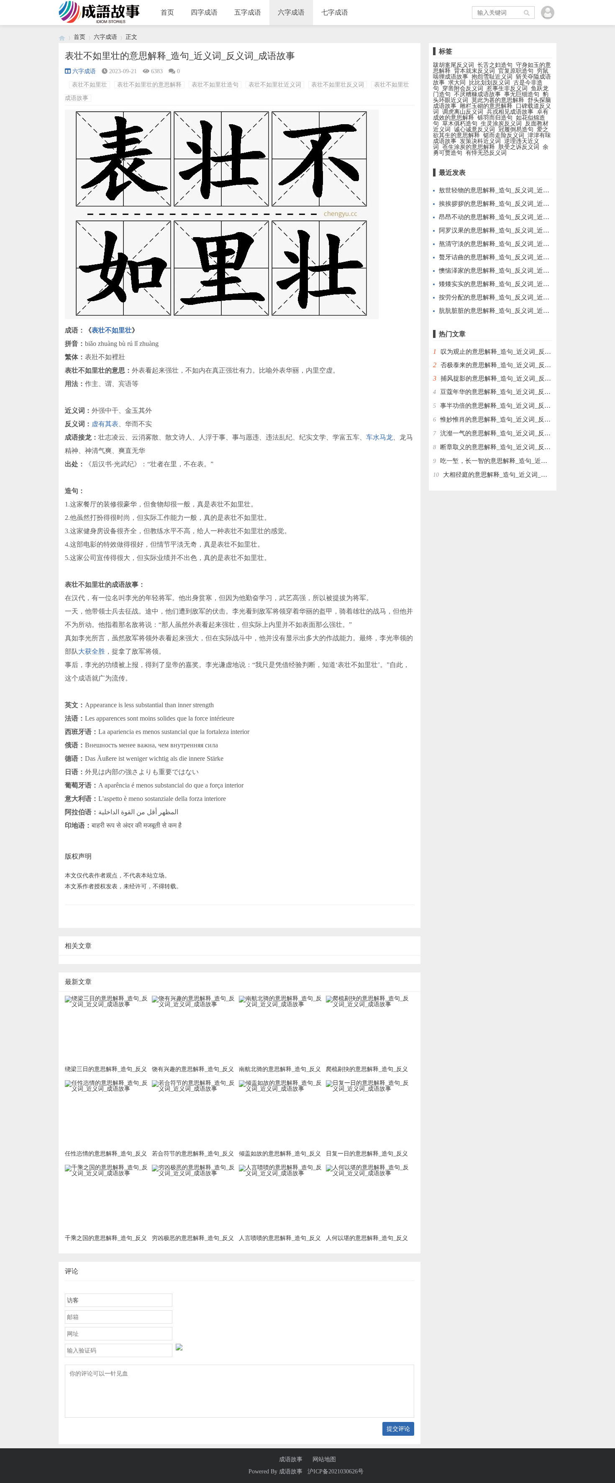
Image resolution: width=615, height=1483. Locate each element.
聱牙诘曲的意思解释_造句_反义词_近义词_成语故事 (511, 257)
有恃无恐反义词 (486, 153)
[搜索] (527, 12)
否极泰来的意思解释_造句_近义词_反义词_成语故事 (513, 365)
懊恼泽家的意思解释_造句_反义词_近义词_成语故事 (511, 270)
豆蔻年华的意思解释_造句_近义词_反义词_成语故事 (512, 392)
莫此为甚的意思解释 (498, 100)
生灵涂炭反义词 (501, 123)
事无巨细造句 (521, 94)
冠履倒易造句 (515, 129)
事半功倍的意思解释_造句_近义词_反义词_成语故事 (512, 405)
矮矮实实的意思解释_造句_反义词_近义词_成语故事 (511, 284)
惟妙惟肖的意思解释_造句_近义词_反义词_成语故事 (512, 419)
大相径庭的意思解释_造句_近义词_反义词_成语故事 (515, 474)
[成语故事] (62, 37)
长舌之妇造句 (494, 65)
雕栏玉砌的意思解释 (486, 106)
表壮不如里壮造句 (215, 85)
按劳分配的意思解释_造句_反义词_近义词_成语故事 (511, 297)
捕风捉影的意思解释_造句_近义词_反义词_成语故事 (513, 378)
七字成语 (334, 12)
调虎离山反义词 (462, 112)
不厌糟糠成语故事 (477, 94)
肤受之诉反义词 (518, 147)
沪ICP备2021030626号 (336, 1471)
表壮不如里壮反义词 (337, 85)
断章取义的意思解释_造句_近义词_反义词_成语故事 (512, 447)
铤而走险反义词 (503, 135)
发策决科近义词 (480, 141)
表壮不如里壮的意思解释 (149, 85)
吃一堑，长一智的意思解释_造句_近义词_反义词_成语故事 (522, 461)
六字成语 (291, 12)
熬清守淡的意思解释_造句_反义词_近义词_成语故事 (511, 243)
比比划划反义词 (489, 82)
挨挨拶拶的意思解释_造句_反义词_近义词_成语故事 (511, 203)
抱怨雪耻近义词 (492, 77)
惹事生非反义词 (507, 88)
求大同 (457, 82)
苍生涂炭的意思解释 (468, 147)
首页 (167, 12)
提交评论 (398, 1428)
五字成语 (247, 12)
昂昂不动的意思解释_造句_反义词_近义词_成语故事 (511, 217)
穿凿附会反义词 (462, 88)
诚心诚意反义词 (474, 129)
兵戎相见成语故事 (510, 112)
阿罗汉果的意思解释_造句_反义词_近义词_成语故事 (511, 230)
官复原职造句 (515, 71)
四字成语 (204, 12)
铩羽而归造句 (494, 118)
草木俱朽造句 (459, 123)
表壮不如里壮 (89, 85)
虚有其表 (105, 423)
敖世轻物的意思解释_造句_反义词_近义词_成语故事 (511, 190)
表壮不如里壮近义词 (275, 85)
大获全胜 (91, 651)
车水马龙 (379, 437)
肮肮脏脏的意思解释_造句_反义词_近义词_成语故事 (511, 310)
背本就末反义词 (474, 71)
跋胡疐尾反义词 (453, 65)
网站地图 (324, 1460)
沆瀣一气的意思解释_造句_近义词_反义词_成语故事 (512, 433)
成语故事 (290, 1460)
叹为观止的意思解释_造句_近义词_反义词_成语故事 (513, 351)
